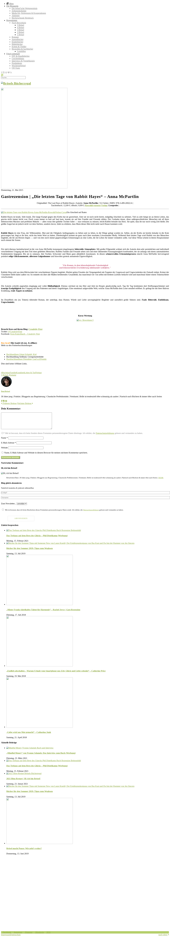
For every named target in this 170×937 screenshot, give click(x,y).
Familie (13, 373)
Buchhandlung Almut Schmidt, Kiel (21, 354)
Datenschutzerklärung (105, 433)
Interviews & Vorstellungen (23, 61)
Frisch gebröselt (13, 54)
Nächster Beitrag (24, 403)
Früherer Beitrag (9, 403)
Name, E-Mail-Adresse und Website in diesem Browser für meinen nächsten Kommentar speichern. (46, 453)
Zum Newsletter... (8, 503)
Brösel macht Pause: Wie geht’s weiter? (24, 848)
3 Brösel (20, 30)
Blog (11, 4)
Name (4, 438)
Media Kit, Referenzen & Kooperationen (29, 13)
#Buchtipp (5, 373)
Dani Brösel (5, 391)
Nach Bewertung (19, 23)
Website (4, 448)
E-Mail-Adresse (8, 443)
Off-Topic (16, 68)
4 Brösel (20, 27)
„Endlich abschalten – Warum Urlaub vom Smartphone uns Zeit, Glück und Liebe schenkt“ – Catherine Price (56, 671)
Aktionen (16, 15)
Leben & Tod (30, 373)
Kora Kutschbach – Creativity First (25, 334)
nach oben (163, 935)
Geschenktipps (18, 58)
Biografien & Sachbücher (22, 49)
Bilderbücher (17, 44)
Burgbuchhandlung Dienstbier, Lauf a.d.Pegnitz (26, 359)
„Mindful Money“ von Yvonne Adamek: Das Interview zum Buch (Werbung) (41, 753)
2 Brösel (20, 32)
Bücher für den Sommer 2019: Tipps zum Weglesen (29, 548)
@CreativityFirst (15, 331)
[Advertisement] (80, 875)
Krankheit (20, 373)
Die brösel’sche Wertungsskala (24, 8)
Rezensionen (11, 20)
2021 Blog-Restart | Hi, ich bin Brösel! (23, 778)
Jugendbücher (17, 39)
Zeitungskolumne (19, 11)
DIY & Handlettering (20, 56)
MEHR (160, 478)
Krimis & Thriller (19, 46)
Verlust (39, 373)
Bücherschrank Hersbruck (23, 18)
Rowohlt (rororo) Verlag (96, 205)
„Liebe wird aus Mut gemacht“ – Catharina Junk (28, 732)
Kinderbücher (17, 42)
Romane (15, 37)
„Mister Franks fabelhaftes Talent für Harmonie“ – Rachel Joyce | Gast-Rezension (43, 610)
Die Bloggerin (12, 6)
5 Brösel (20, 25)
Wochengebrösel (19, 66)
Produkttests (17, 63)
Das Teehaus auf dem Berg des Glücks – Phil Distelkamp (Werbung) (37, 535)
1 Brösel (20, 35)
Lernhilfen (21, 51)
